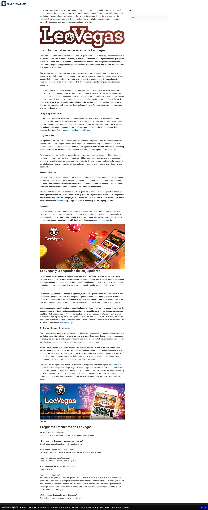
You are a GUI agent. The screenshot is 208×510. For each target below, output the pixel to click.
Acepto (203, 508)
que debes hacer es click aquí (64, 19)
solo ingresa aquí (66, 323)
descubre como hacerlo (102, 220)
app (56, 285)
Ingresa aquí (62, 201)
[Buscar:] (147, 18)
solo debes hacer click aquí (50, 67)
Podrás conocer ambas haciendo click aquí (73, 130)
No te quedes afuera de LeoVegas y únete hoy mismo (74, 359)
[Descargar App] (15, 4)
